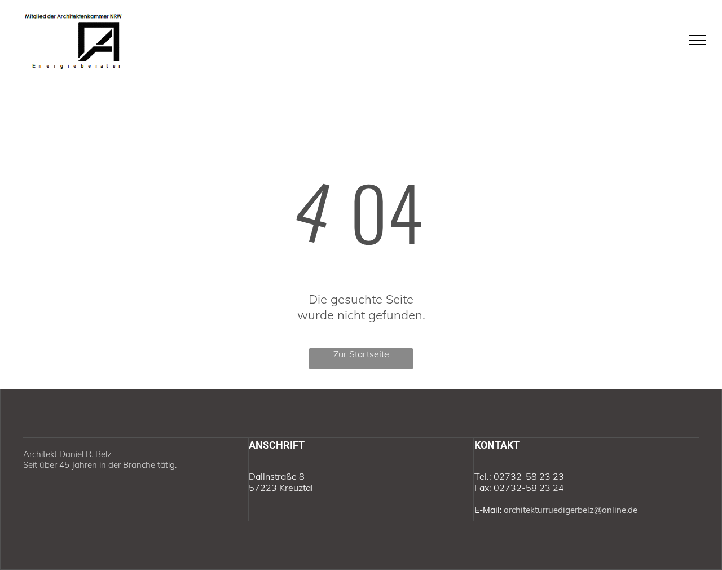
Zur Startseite (361, 353)
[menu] (697, 40)
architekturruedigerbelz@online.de (570, 510)
